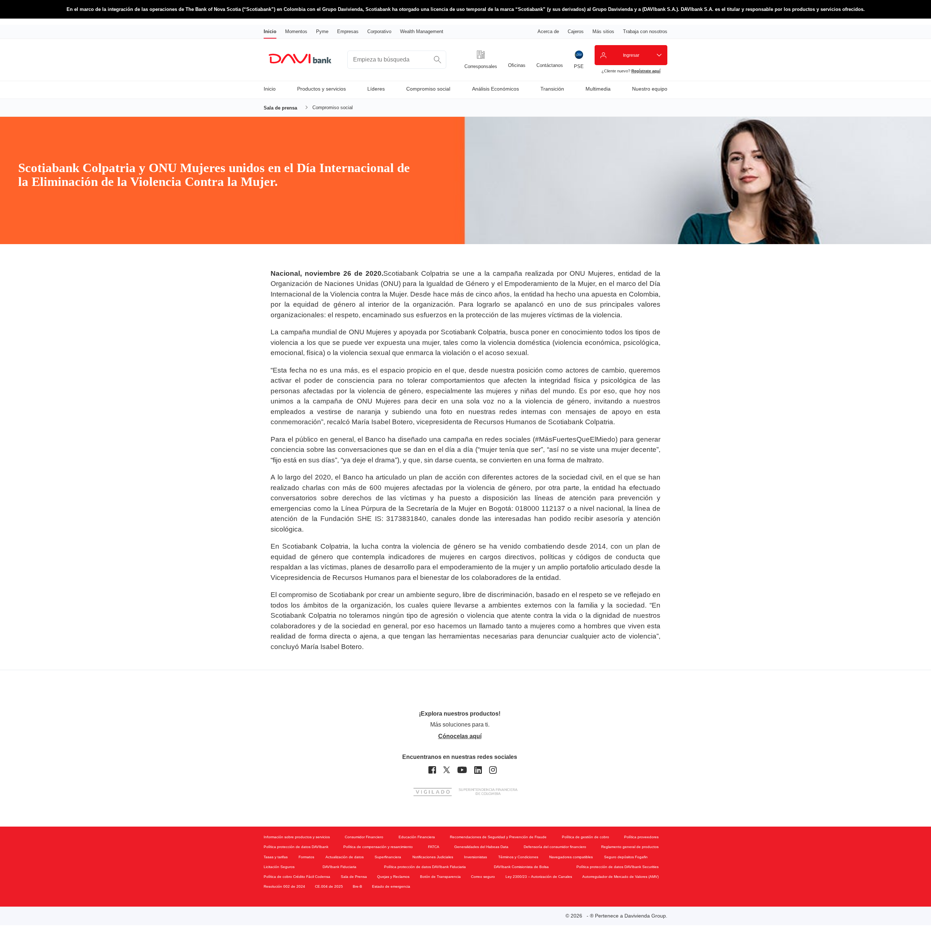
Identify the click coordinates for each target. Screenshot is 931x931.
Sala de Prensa (354, 877)
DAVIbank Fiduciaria (339, 867)
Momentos (296, 31)
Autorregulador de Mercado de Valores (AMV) (620, 877)
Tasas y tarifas (276, 857)
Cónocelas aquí (460, 736)
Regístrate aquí (645, 71)
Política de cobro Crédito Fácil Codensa (297, 877)
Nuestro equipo (649, 89)
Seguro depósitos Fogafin (626, 857)
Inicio (270, 31)
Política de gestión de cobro (585, 837)
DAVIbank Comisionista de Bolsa (521, 867)
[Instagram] (493, 770)
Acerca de (548, 31)
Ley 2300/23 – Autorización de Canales (539, 877)
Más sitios (603, 31)
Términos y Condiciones (518, 857)
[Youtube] (462, 770)
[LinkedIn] (478, 770)
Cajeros (576, 31)
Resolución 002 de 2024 (284, 886)
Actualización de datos (344, 857)
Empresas (348, 31)
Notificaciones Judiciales (432, 857)
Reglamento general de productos (630, 847)
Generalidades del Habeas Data (481, 847)
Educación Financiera (417, 837)
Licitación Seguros (279, 867)
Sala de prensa (280, 108)
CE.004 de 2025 (329, 886)
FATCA (433, 847)
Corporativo (379, 31)
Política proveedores (641, 837)
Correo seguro (483, 877)
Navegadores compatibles (571, 857)
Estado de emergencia (391, 886)
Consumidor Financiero (364, 837)
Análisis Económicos (495, 89)
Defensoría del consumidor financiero (555, 847)
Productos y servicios (321, 89)
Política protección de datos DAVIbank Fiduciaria (425, 867)
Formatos (306, 857)
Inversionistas (475, 857)
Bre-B (357, 886)
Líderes (376, 89)
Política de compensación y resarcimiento (378, 847)
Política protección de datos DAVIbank (296, 847)
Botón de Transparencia (440, 877)
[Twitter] (446, 770)
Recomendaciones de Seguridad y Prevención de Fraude (498, 837)
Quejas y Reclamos (393, 877)
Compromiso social (428, 89)
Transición (552, 89)
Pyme (322, 31)
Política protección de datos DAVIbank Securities (617, 867)
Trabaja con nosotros (645, 31)
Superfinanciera (388, 857)
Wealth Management (421, 31)
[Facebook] (432, 770)
